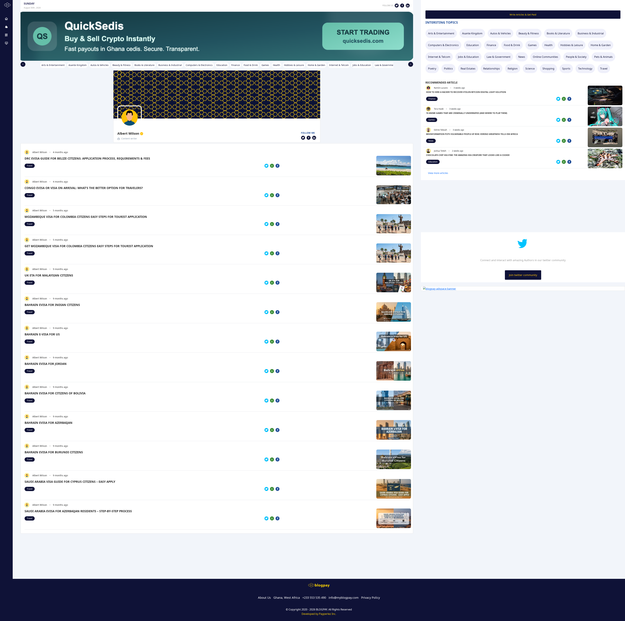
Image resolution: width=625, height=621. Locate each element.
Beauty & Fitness (529, 33)
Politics (448, 68)
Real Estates (468, 68)
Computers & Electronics (443, 45)
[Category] (6, 35)
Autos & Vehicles (500, 33)
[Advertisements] (6, 43)
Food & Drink (512, 45)
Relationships (491, 68)
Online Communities (545, 57)
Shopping (548, 68)
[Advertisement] (118, 547)
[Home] (6, 19)
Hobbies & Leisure (571, 45)
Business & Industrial (591, 33)
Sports (566, 68)
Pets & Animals (603, 57)
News (521, 57)
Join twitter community (523, 275)
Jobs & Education (468, 57)
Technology (585, 68)
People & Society (576, 57)
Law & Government (498, 57)
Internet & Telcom (439, 57)
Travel (29, 165)
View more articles (438, 173)
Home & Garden (601, 45)
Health (548, 45)
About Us (264, 598)
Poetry (432, 68)
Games (532, 45)
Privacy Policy (370, 598)
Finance (491, 45)
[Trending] (6, 27)
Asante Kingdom (472, 33)
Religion (513, 68)
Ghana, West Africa (286, 598)
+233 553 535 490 (314, 598)
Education (472, 45)
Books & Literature (558, 33)
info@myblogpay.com (344, 598)
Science (530, 68)
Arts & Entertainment (441, 33)
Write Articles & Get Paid (523, 14)
